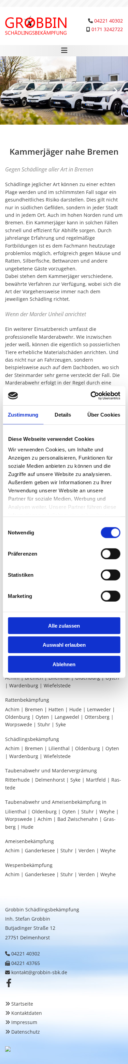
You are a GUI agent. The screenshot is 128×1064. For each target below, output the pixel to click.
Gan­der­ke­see (40, 850)
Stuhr (44, 724)
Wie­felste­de (57, 685)
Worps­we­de (18, 724)
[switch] (110, 553)
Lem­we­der (99, 709)
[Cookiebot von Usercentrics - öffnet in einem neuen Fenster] (91, 395)
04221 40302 (108, 20)
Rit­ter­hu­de (17, 779)
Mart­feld (96, 779)
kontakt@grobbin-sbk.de (39, 972)
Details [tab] (63, 414)
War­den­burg (23, 685)
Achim (12, 709)
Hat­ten (56, 709)
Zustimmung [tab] (23, 414)
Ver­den (87, 850)
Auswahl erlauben (64, 645)
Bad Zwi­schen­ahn (77, 819)
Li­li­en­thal (59, 748)
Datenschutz (25, 1031)
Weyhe (107, 811)
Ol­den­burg (17, 717)
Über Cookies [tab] (103, 414)
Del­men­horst (50, 779)
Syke (61, 724)
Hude (75, 709)
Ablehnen (64, 664)
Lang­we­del (67, 717)
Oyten (42, 717)
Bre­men (34, 709)
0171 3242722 (107, 29)
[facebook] (9, 982)
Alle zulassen (64, 625)
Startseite (22, 1003)
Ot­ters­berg (97, 717)
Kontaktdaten (26, 1013)
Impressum (24, 1022)
